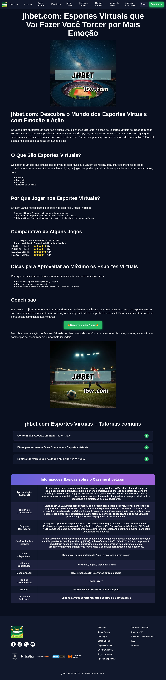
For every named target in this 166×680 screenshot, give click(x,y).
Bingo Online (69, 4)
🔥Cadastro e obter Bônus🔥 (83, 325)
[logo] (4, 3)
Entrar (144, 4)
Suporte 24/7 (137, 632)
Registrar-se (156, 4)
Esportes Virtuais (83, 4)
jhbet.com (14, 4)
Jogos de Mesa (114, 4)
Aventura (28, 4)
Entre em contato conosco (143, 636)
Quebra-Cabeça (99, 4)
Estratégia (56, 4)
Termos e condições (140, 627)
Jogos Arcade (41, 4)
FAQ (133, 641)
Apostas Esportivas (130, 4)
